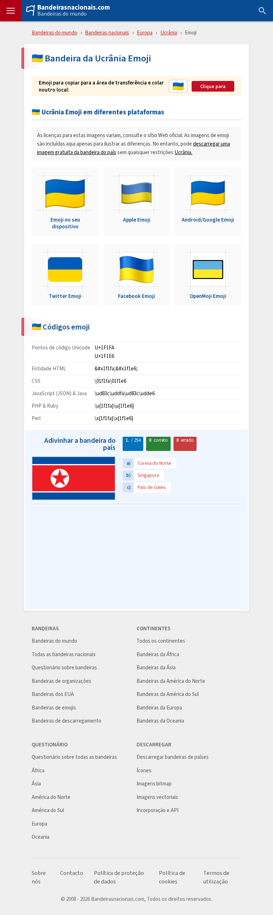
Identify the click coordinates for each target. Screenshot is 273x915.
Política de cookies (172, 877)
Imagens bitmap (154, 784)
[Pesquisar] (262, 10)
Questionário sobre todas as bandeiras (74, 757)
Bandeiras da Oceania (160, 721)
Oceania (40, 837)
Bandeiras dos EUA (53, 694)
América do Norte (51, 797)
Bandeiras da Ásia (156, 668)
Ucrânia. (183, 152)
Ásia (36, 784)
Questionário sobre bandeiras (64, 668)
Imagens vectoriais (157, 797)
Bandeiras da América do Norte (170, 681)
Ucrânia (168, 32)
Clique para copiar (213, 87)
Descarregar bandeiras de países (172, 757)
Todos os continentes (160, 641)
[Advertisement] (136, 557)
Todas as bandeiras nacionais (64, 654)
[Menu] (10, 10)
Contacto (71, 873)
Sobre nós (39, 877)
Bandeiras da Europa (159, 708)
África (38, 771)
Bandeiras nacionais (107, 32)
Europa (144, 32)
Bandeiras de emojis (54, 708)
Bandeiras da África (157, 654)
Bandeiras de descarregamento (66, 721)
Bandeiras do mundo (62, 14)
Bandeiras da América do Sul (167, 694)
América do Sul (48, 810)
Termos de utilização (216, 877)
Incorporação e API (157, 810)
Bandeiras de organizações (61, 681)
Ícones (143, 771)
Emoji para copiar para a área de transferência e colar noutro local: (101, 86)
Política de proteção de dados (119, 877)
